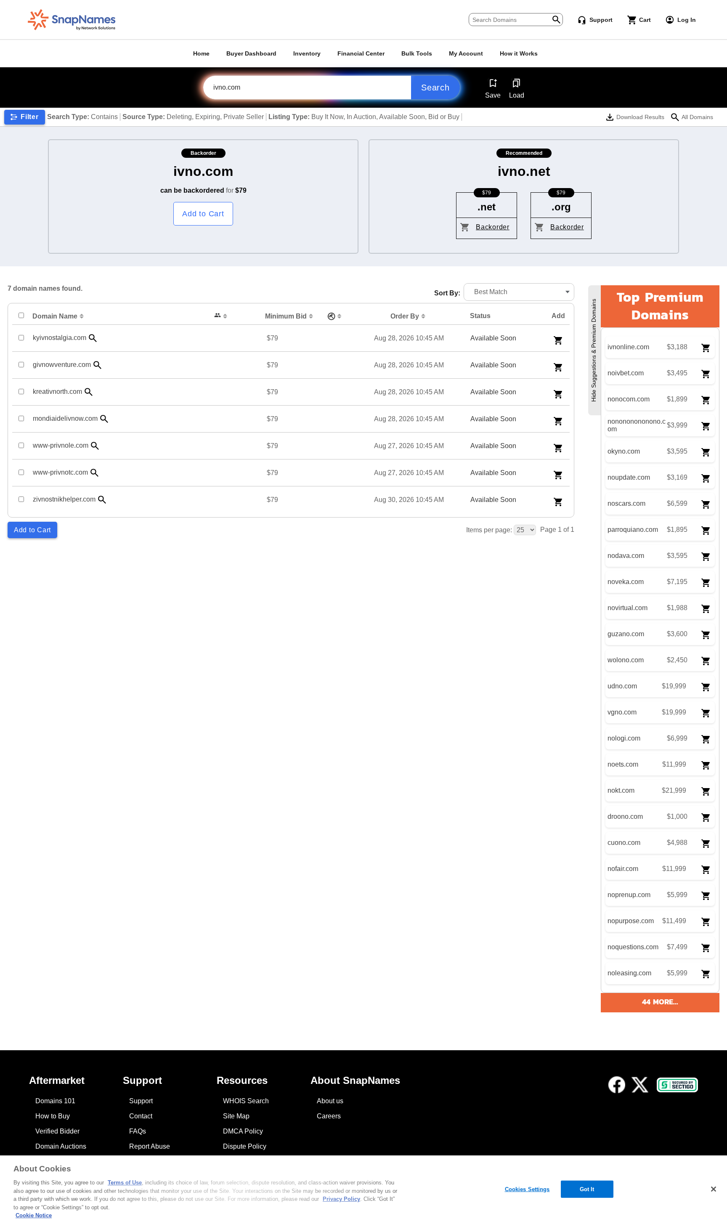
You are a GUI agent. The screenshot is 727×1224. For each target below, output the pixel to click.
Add (558, 315)
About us (330, 1101)
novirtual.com (627, 607)
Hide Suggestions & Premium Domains (593, 350)
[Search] (556, 18)
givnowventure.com (62, 364)
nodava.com (626, 555)
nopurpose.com (631, 920)
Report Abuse (149, 1146)
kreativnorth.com (57, 391)
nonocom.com (629, 399)
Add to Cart (203, 214)
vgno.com (622, 712)
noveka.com (626, 581)
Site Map (236, 1116)
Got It (587, 1189)
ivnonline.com (628, 346)
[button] (519, 292)
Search (435, 87)
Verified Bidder (57, 1131)
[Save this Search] (493, 83)
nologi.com (624, 738)
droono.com (625, 816)
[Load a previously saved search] (516, 83)
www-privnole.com (60, 445)
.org (561, 206)
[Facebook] (616, 1084)
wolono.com (626, 660)
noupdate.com (629, 477)
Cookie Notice (34, 1215)
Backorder (492, 227)
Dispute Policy (244, 1146)
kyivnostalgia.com (59, 337)
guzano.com (626, 633)
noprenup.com (629, 894)
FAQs (137, 1131)
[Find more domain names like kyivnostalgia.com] (93, 338)
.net (487, 206)
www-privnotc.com (60, 472)
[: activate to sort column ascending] (222, 316)
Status (480, 315)
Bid (286, 316)
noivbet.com (626, 373)
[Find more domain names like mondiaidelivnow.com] (104, 419)
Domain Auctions (60, 1146)
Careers (329, 1116)
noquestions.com (633, 947)
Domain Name (54, 316)
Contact (140, 1116)
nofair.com (623, 868)
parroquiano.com (633, 529)
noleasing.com (629, 973)
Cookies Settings (527, 1189)
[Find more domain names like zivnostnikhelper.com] (102, 500)
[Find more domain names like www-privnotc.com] (95, 473)
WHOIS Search (246, 1101)
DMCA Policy (243, 1131)
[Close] (713, 1189)
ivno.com (203, 171)
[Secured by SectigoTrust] (677, 1085)
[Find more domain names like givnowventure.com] (97, 365)
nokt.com (621, 790)
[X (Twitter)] (639, 1084)
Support (141, 1101)
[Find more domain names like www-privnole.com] (95, 446)
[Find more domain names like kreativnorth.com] (89, 392)
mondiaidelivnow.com (65, 418)
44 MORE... (660, 1001)
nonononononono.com (637, 425)
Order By (404, 316)
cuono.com (624, 842)
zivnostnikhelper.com (64, 499)
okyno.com (624, 451)
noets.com (623, 764)
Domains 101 (55, 1101)
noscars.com (626, 503)
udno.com (622, 686)
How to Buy (52, 1116)
